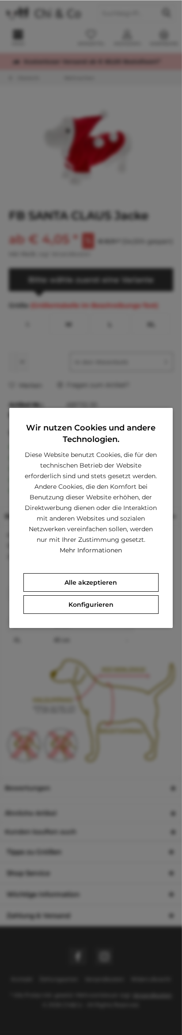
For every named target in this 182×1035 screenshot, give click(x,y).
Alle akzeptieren (90, 582)
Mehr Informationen (91, 550)
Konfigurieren (91, 605)
